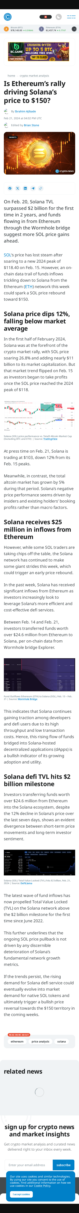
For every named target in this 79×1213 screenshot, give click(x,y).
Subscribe (64, 1165)
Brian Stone (31, 125)
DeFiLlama (26, 883)
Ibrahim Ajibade (25, 111)
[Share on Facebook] (10, 188)
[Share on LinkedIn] (25, 188)
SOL (7, 255)
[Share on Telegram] (33, 188)
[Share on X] (18, 188)
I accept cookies (21, 1194)
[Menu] (71, 17)
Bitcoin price (18, 29)
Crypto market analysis (34, 75)
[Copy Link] (41, 188)
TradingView (50, 438)
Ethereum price (52, 29)
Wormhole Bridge (27, 699)
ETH (29, 286)
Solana (61, 1041)
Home (11, 75)
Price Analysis (40, 1041)
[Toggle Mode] (59, 17)
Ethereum (17, 1041)
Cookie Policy (42, 1185)
